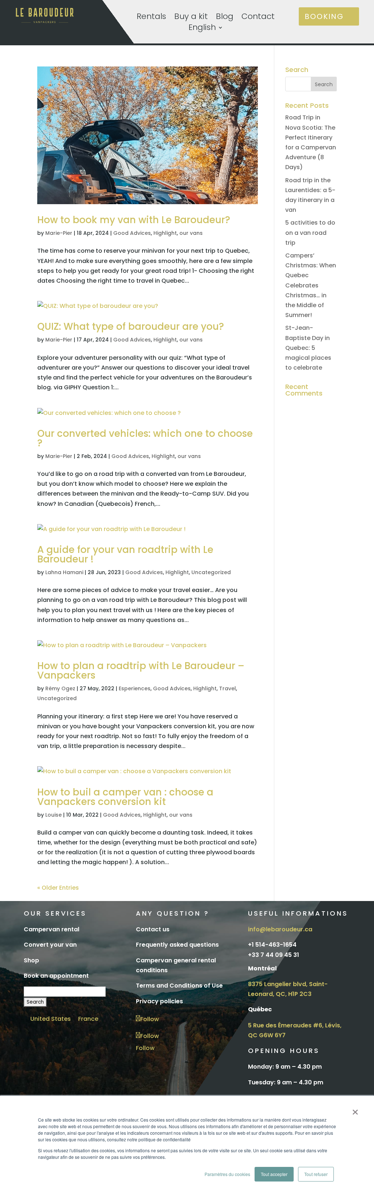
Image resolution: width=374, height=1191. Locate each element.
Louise (53, 814)
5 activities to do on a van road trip (310, 232)
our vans (191, 233)
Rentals (151, 18)
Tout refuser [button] (316, 1174)
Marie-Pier (58, 233)
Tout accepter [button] (274, 1174)
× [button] (355, 1109)
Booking (324, 16)
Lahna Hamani (64, 572)
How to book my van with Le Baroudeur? (133, 219)
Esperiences (134, 688)
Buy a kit (191, 18)
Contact (258, 18)
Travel (227, 688)
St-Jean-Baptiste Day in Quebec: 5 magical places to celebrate (308, 348)
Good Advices (132, 233)
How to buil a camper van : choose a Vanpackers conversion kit (125, 797)
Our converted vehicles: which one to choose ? (145, 438)
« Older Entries (58, 887)
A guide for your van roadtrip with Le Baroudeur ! (125, 554)
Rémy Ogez (60, 688)
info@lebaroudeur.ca (280, 929)
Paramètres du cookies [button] (227, 1174)
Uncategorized (211, 572)
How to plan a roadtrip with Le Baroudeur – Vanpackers (140, 670)
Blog (224, 18)
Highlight (165, 233)
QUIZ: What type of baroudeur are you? (130, 326)
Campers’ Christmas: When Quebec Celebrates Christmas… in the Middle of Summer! (310, 285)
